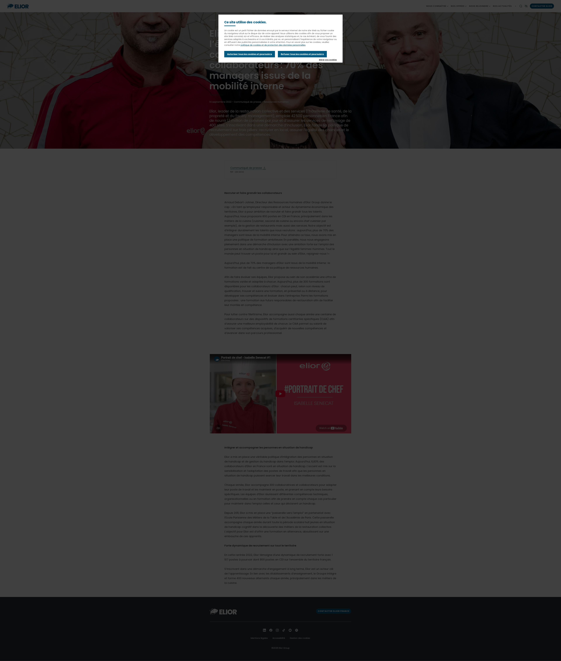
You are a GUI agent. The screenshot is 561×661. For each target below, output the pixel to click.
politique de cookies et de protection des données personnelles (273, 45)
